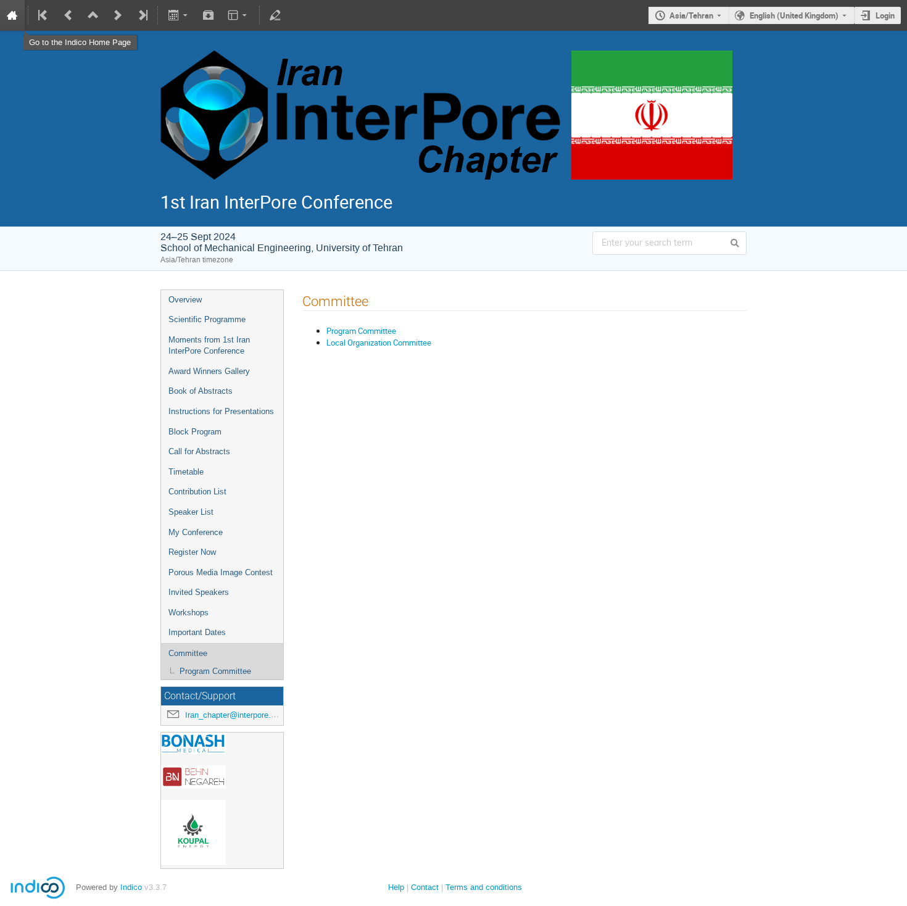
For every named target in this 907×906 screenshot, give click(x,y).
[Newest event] (142, 15)
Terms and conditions (483, 887)
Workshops (188, 612)
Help (396, 887)
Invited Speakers (198, 592)
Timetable (186, 471)
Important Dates (197, 632)
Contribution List (197, 491)
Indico (131, 887)
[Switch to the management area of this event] (275, 15)
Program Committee (215, 671)
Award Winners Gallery (209, 371)
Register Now (192, 552)
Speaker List (190, 512)
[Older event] (68, 15)
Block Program (195, 431)
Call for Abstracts (199, 451)
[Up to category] (93, 15)
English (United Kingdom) (794, 15)
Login (885, 15)
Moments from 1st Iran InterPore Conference (209, 345)
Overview (185, 299)
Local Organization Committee (378, 342)
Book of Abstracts (200, 391)
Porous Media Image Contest (220, 572)
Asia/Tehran (691, 15)
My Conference (195, 532)
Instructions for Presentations (221, 411)
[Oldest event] (43, 15)
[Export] (178, 15)
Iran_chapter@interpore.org (233, 715)
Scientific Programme (207, 319)
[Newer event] (118, 15)
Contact (425, 887)
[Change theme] (238, 15)
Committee (187, 653)
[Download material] (208, 15)
